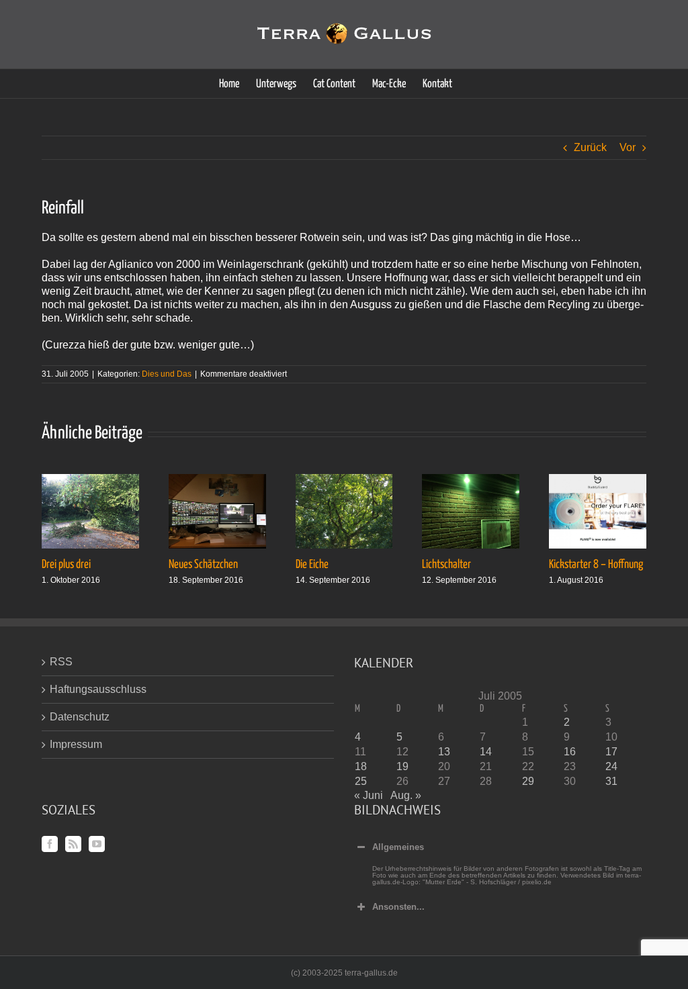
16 (570, 751)
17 (611, 751)
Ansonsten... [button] (398, 907)
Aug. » (405, 795)
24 (611, 766)
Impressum (76, 744)
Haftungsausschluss (98, 689)
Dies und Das (166, 374)
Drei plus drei (66, 565)
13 (444, 751)
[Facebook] (50, 844)
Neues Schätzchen (203, 565)
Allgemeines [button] (398, 847)
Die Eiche (312, 565)
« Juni (368, 795)
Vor (627, 147)
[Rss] (73, 844)
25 (361, 781)
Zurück (590, 147)
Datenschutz (80, 716)
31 (611, 781)
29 (528, 781)
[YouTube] (97, 844)
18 (361, 766)
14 (486, 751)
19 (402, 766)
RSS (61, 661)
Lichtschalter (446, 565)
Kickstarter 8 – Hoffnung (596, 565)
